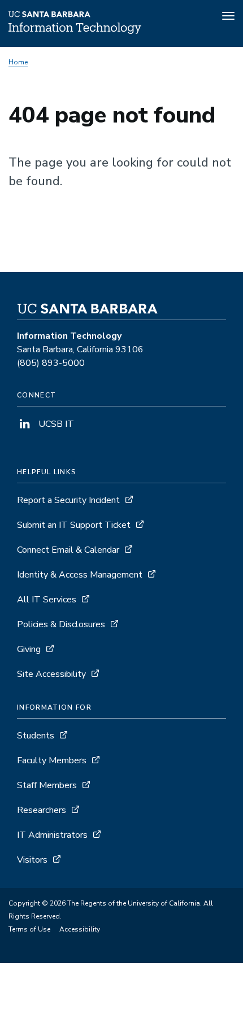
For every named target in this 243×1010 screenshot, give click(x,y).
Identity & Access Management (79, 575)
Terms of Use (29, 929)
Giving (29, 649)
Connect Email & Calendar (68, 550)
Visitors (32, 860)
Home (18, 62)
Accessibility (79, 929)
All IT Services (46, 599)
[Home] (74, 31)
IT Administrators (52, 835)
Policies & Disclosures (61, 624)
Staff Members (47, 785)
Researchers (41, 810)
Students (35, 735)
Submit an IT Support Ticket (74, 525)
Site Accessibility (51, 674)
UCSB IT (55, 424)
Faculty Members (51, 760)
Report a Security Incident (68, 500)
